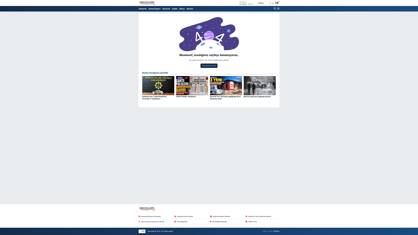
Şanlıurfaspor (154, 9)
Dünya (182, 9)
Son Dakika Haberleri (219, 221)
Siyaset (190, 9)
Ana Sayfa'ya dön (209, 66)
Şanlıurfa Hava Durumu (185, 216)
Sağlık (174, 9)
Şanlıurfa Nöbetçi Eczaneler (151, 216)
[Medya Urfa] (147, 3)
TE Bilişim (276, 231)
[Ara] (275, 8)
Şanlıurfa (143, 9)
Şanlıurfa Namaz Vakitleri (221, 216)
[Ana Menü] (278, 8)
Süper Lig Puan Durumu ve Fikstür (152, 221)
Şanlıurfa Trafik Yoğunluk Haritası (259, 216)
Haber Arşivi (252, 221)
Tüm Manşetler (182, 221)
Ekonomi (166, 9)
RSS (143, 231)
